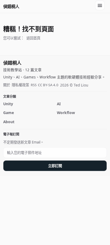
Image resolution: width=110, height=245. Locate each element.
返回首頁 (33, 38)
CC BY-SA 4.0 (48, 84)
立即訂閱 (55, 165)
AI (59, 103)
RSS (34, 84)
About (8, 121)
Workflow (66, 112)
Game (8, 112)
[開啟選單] (100, 5)
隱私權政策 (20, 84)
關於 (6, 84)
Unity (8, 103)
